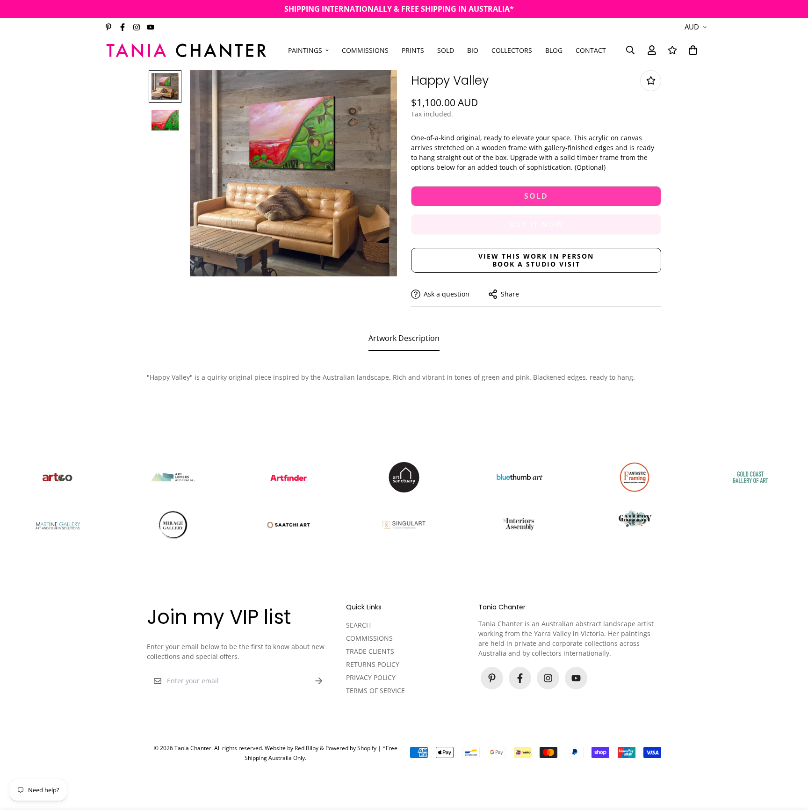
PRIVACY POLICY (371, 677)
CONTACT (591, 49)
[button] (691, 50)
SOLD (445, 49)
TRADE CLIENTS (370, 651)
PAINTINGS (305, 49)
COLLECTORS (511, 49)
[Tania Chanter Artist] (186, 49)
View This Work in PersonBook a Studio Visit (536, 260)
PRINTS (413, 49)
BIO (472, 49)
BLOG (554, 49)
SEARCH (358, 625)
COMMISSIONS (365, 49)
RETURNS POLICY (372, 664)
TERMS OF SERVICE (375, 690)
